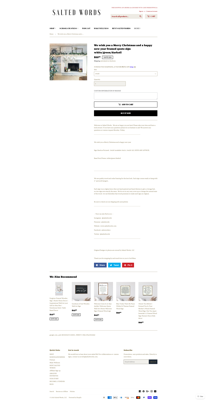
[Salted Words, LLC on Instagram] (152, 391)
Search (52, 391)
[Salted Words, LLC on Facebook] (140, 391)
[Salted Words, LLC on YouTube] (155, 391)
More (137, 28)
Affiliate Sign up (55, 370)
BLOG (52, 384)
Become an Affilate (62, 391)
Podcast (86, 28)
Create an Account (151, 11)
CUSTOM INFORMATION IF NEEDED (107, 91)
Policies (72, 391)
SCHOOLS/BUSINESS (68, 28)
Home (51, 34)
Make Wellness (101, 28)
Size (95, 69)
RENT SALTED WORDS (121, 28)
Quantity (97, 79)
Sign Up (153, 362)
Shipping (97, 61)
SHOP (52, 28)
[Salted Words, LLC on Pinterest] (143, 391)
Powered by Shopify (75, 397)
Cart (152, 16)
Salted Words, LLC (61, 397)
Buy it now (126, 113)
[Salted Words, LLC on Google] (147, 391)
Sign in (141, 11)
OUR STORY (54, 378)
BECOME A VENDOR (57, 381)
